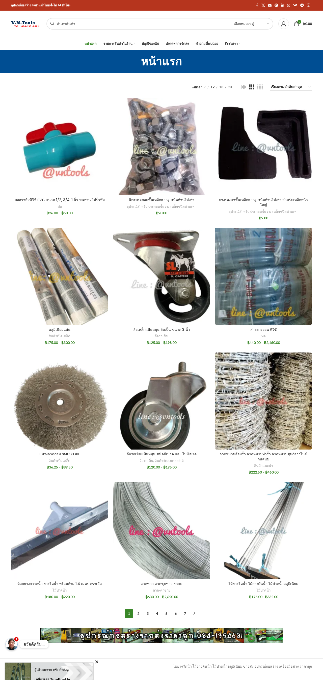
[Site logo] (26, 23)
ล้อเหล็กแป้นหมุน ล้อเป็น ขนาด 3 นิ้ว (161, 329)
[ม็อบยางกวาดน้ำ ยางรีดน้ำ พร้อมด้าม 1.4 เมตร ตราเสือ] (59, 530)
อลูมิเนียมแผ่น (59, 329)
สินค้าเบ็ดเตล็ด (59, 336)
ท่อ (60, 206)
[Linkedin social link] (283, 5)
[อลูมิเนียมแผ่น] (59, 276)
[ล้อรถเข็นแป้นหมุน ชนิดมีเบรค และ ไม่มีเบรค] (161, 401)
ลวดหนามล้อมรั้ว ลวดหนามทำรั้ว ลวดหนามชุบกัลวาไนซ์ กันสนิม (263, 457)
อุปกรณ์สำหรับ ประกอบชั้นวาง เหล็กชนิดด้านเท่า (161, 206)
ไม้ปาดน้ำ (59, 590)
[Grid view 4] (260, 87)
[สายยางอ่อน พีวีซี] (263, 276)
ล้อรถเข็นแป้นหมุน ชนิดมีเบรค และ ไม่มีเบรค (162, 454)
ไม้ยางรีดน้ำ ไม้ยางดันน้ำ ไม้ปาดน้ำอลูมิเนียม (263, 583)
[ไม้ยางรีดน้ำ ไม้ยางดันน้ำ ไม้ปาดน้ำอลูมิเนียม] (263, 530)
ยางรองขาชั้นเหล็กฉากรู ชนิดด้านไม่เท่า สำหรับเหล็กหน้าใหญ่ (263, 202)
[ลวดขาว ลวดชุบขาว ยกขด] (161, 530)
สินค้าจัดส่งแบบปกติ (169, 461)
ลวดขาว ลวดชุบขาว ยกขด (161, 583)
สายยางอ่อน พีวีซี (263, 329)
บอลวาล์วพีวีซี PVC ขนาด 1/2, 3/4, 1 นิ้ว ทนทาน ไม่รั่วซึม (60, 199)
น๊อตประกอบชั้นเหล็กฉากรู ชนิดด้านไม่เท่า (161, 199)
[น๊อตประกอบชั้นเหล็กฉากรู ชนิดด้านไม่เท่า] (161, 146)
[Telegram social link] (302, 5)
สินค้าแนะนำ (263, 466)
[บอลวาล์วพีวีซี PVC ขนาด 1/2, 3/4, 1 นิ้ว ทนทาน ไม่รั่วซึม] (59, 146)
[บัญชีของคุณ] (283, 24)
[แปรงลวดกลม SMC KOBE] (59, 401)
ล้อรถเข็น (161, 336)
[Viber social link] (308, 5)
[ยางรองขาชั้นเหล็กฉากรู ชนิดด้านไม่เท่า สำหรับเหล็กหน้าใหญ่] (263, 146)
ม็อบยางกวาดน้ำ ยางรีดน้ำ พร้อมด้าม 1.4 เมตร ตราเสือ (59, 583)
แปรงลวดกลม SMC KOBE (59, 454)
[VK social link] (295, 5)
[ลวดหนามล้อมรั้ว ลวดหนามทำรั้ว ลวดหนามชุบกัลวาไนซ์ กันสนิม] (263, 401)
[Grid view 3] (251, 87)
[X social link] (263, 5)
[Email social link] (269, 5)
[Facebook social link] (257, 5)
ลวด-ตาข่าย (161, 590)
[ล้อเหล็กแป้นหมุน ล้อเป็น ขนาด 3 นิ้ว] (161, 276)
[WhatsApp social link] (289, 5)
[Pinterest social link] (276, 5)
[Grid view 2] (243, 87)
